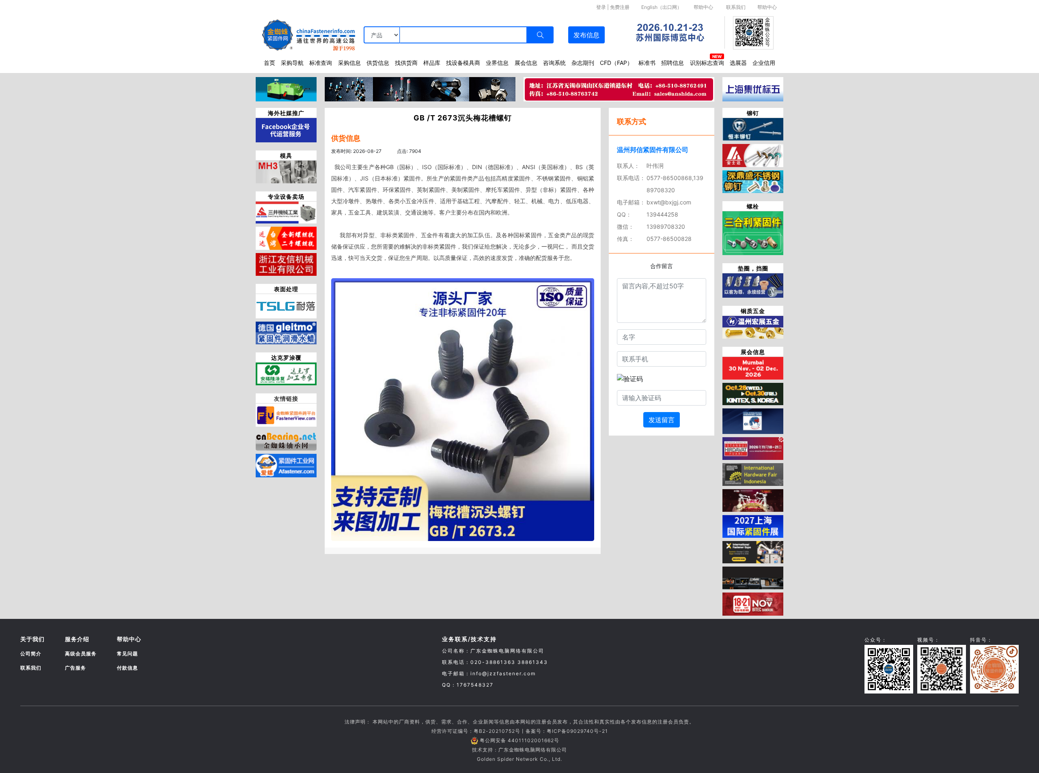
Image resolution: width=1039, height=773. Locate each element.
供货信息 (377, 62)
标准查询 (320, 62)
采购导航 (292, 62)
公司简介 (30, 654)
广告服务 (75, 668)
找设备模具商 (463, 62)
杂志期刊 (582, 62)
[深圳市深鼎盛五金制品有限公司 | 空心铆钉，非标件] (752, 181)
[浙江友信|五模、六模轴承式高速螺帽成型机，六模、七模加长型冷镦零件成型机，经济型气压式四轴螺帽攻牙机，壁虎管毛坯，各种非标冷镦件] (286, 264)
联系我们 (736, 7)
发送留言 (662, 420)
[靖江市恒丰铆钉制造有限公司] (752, 129)
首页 (269, 62)
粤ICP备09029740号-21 (577, 731)
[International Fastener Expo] (752, 552)
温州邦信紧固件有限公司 (652, 150)
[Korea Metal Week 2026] (752, 393)
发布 (586, 35)
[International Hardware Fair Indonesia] (752, 474)
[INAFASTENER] (752, 577)
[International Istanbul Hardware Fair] (752, 448)
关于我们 (32, 639)
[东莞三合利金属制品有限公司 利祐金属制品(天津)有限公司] (752, 232)
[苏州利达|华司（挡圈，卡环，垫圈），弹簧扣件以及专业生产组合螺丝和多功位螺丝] (752, 285)
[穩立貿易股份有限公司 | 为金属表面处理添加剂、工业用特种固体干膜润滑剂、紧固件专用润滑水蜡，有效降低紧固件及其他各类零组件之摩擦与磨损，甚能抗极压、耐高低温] (286, 332)
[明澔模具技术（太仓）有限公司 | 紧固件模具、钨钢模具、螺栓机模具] (286, 171)
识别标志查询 (707, 62)
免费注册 (619, 7)
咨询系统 (554, 62)
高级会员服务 (81, 654)
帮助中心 (703, 7)
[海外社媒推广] (286, 129)
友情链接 (286, 398)
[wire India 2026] (752, 367)
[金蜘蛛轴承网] (286, 439)
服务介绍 (77, 639)
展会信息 (526, 62)
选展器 (738, 62)
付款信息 (127, 668)
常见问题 (127, 654)
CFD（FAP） (616, 62)
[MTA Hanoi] (752, 500)
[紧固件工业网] (286, 465)
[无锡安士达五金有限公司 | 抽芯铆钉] (752, 155)
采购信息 (349, 62)
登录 (601, 7)
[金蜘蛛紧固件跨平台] (286, 414)
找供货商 (406, 62)
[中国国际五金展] (752, 421)
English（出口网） (661, 7)
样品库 (431, 62)
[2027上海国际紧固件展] (752, 526)
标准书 (646, 62)
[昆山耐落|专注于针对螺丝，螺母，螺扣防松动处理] (286, 305)
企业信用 (763, 62)
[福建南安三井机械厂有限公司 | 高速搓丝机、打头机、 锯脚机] (286, 212)
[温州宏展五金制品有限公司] (752, 326)
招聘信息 (672, 62)
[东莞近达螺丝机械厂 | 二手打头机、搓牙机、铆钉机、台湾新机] (286, 238)
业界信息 (497, 62)
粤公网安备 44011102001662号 (519, 740)
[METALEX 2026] (752, 603)
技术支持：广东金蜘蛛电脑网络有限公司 (519, 750)
